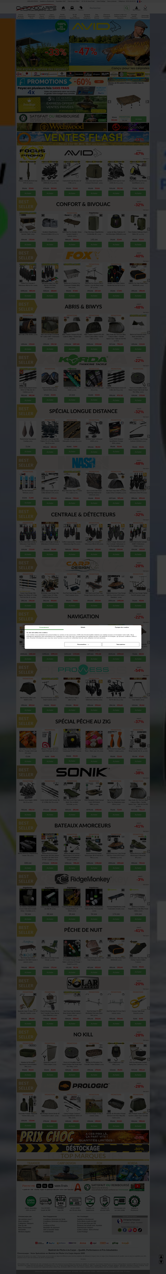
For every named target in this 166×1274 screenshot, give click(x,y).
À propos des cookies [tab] (122, 627)
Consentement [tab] (44, 627)
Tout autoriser (120, 644)
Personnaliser (81, 644)
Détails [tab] (83, 627)
